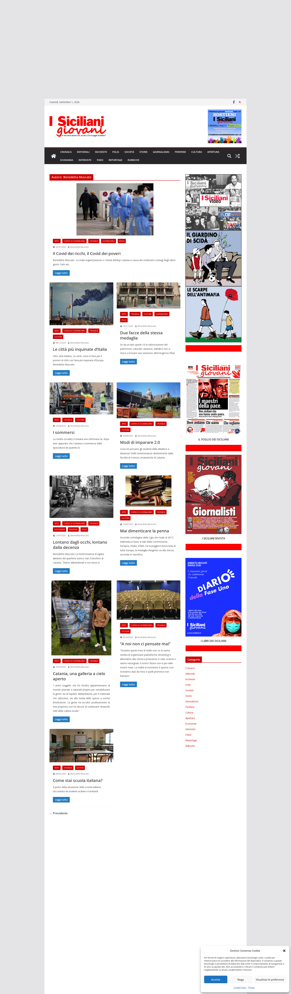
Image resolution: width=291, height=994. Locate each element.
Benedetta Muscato (79, 247)
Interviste (84, 160)
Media (121, 241)
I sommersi (63, 432)
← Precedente (59, 813)
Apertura (213, 151)
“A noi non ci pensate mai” (145, 643)
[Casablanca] (0, 18)
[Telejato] (0, 62)
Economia (66, 160)
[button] (284, 950)
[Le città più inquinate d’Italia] (81, 303)
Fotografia (59, 529)
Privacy (251, 987)
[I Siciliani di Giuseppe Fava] (0, 81)
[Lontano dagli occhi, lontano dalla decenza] (81, 496)
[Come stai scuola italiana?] (81, 745)
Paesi (100, 160)
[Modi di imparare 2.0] (149, 400)
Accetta (215, 979)
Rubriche (133, 160)
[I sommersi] (81, 398)
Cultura (196, 151)
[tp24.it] (0, 67)
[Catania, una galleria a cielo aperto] (81, 617)
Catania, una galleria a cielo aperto (79, 676)
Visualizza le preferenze (270, 979)
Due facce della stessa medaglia (141, 335)
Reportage (115, 160)
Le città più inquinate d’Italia (80, 349)
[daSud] (0, 23)
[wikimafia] (0, 72)
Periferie (180, 151)
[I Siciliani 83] (0, 86)
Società (129, 151)
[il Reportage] (0, 38)
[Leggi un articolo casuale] (237, 156)
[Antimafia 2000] (0, 4)
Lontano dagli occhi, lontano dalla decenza (80, 544)
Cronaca (66, 151)
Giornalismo (161, 151)
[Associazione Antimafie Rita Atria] (0, 52)
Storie (143, 151)
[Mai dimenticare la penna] (149, 491)
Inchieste (101, 151)
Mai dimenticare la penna (144, 531)
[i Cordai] (0, 33)
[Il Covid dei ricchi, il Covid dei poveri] (115, 209)
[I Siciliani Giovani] (54, 156)
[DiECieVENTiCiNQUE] (0, 28)
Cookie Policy (240, 987)
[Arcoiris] (0, 9)
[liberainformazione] (0, 43)
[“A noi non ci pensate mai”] (149, 600)
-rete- (56, 241)
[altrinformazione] (0, 91)
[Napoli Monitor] (0, 47)
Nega (240, 979)
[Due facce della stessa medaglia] (149, 295)
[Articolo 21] (0, 14)
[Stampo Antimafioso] (0, 57)
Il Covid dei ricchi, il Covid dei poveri (87, 253)
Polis (115, 151)
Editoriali (83, 151)
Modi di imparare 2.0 (140, 442)
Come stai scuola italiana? (78, 780)
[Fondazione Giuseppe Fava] (0, 77)
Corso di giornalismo (74, 241)
